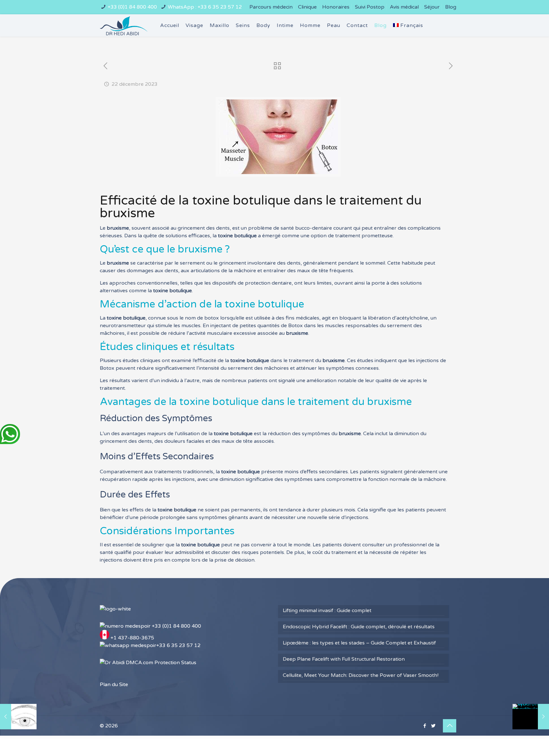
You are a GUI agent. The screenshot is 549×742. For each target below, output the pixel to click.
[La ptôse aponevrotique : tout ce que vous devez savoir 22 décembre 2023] (18, 716)
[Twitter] (433, 726)
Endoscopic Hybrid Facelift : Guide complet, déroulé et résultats (359, 627)
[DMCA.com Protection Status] (148, 662)
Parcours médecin (271, 7)
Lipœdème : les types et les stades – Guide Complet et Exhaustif (359, 643)
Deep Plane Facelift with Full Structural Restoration (344, 659)
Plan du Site (114, 684)
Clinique (307, 7)
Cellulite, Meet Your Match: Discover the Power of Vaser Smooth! (360, 675)
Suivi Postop (369, 7)
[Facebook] (424, 726)
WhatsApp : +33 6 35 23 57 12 (205, 7)
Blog (450, 7)
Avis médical (404, 7)
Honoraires (335, 7)
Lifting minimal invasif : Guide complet (327, 610)
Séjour (432, 7)
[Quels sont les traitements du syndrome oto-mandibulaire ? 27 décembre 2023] (530, 716)
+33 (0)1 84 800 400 (132, 7)
